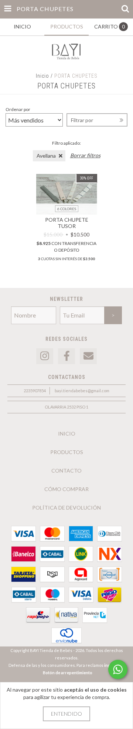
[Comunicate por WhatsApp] (117, 669)
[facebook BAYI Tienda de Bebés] (66, 356)
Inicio (42, 76)
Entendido (66, 713)
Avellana (46, 155)
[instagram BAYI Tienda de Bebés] (44, 356)
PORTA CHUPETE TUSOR (66, 222)
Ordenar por (18, 109)
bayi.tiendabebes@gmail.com (82, 390)
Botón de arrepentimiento (67, 672)
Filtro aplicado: (66, 143)
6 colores (66, 208)
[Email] (88, 356)
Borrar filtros (85, 155)
